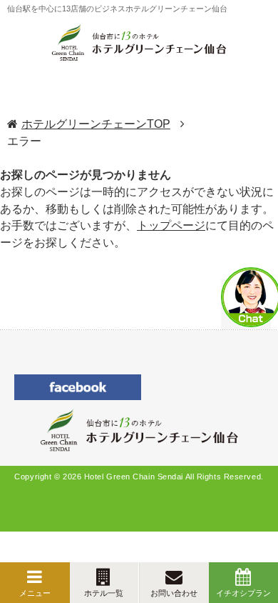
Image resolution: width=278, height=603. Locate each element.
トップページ (171, 225)
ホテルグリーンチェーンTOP (95, 124)
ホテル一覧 (103, 593)
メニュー (35, 593)
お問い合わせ (173, 593)
